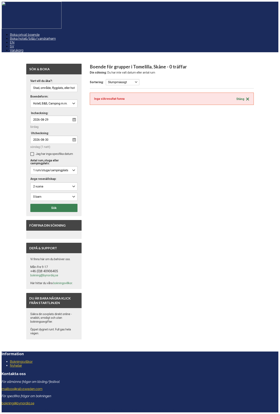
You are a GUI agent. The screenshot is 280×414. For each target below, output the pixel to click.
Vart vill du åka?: (41, 81)
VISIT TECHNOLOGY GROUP (27, 410)
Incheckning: (39, 113)
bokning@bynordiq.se (44, 275)
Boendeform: (39, 96)
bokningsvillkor (62, 283)
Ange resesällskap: (43, 178)
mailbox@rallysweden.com (22, 389)
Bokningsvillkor (21, 362)
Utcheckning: (40, 133)
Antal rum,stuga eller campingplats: (44, 162)
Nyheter (16, 365)
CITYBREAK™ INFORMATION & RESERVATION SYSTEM (132, 410)
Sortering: (97, 82)
